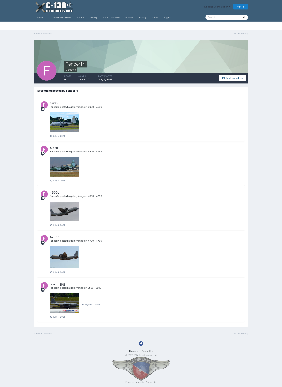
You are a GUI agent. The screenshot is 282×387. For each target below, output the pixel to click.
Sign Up (240, 6)
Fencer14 (54, 107)
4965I (54, 103)
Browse (129, 17)
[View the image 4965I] (64, 122)
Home (40, 17)
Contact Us (147, 351)
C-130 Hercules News (60, 17)
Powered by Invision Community (141, 382)
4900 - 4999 (95, 107)
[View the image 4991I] (64, 166)
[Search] (244, 17)
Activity (142, 17)
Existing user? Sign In (216, 6)
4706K (55, 237)
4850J (55, 192)
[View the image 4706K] (64, 257)
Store (155, 17)
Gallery (93, 17)
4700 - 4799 (95, 240)
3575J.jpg (57, 284)
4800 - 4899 (95, 196)
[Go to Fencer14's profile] (44, 104)
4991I (54, 148)
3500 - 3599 (94, 287)
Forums (80, 17)
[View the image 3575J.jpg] (64, 302)
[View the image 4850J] (64, 211)
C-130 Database (111, 17)
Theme (133, 351)
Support (168, 17)
